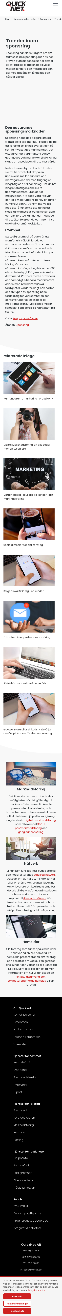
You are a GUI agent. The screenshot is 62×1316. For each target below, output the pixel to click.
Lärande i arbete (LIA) (27, 1037)
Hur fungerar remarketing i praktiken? (28, 398)
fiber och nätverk (34, 898)
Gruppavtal (21, 1158)
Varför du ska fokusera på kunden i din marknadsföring (28, 497)
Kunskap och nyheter (25, 19)
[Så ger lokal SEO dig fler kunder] (29, 585)
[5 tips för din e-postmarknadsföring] (29, 632)
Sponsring (45, 19)
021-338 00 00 (31, 1263)
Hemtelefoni (22, 1062)
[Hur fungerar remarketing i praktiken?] (29, 393)
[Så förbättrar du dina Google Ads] (29, 678)
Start (7, 19)
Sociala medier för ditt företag (23, 545)
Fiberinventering (24, 1180)
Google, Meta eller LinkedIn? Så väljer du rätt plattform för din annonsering (27, 731)
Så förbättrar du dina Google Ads (24, 683)
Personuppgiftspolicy (27, 1213)
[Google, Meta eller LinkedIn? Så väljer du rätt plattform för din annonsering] (29, 724)
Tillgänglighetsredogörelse (31, 1221)
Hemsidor (20, 1132)
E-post (18, 1092)
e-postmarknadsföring (31, 826)
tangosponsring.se (25, 318)
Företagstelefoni (24, 1118)
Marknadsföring (24, 1125)
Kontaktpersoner (24, 1015)
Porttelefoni (21, 1165)
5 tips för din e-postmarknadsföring (26, 637)
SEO (39, 824)
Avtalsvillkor (21, 1206)
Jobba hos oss (23, 1029)
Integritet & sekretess (27, 1228)
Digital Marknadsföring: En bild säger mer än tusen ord (26, 447)
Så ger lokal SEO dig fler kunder (23, 591)
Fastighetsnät (23, 1173)
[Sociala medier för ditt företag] (29, 539)
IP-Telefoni (20, 1085)
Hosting (18, 1140)
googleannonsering (30, 832)
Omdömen (21, 1022)
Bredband (20, 1070)
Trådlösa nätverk (24, 1188)
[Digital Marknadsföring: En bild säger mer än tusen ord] (29, 439)
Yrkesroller (20, 1044)
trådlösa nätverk (45, 875)
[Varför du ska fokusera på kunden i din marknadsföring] (29, 489)
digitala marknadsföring (40, 820)
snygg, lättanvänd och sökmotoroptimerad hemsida (27, 979)
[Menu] (55, 5)
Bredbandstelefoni (26, 1077)
